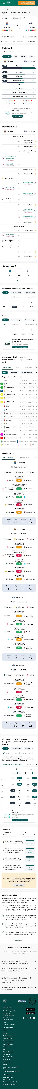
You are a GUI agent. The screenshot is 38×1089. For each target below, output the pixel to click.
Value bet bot (7, 1062)
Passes (23, 56)
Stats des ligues (8, 1044)
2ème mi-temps (30, 292)
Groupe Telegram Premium (11, 1071)
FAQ (4, 1022)
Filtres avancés (7, 1038)
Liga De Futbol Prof (11, 9)
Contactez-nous (8, 1019)
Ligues (5, 1033)
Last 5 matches (8, 457)
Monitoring (6, 1059)
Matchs (3, 9)
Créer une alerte (17, 116)
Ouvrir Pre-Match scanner (20, 347)
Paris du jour (6, 1047)
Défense (32, 56)
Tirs (15, 56)
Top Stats (7, 56)
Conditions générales (9, 1011)
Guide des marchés (9, 1024)
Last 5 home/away (23, 457)
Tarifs (5, 1049)
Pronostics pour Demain (10, 1082)
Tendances (31, 41)
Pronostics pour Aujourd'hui (8, 1078)
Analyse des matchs (9, 1036)
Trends (5, 1064)
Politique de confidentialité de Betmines (8, 1015)
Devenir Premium (19, 885)
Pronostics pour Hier (9, 1084)
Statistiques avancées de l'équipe (10, 1068)
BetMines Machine (8, 1041)
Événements (7, 832)
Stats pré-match (18, 41)
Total (5, 52)
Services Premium (8, 1052)
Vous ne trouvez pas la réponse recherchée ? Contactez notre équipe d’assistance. (19, 952)
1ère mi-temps (14, 52)
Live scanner (6, 1054)
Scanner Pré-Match (8, 1057)
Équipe (24, 832)
